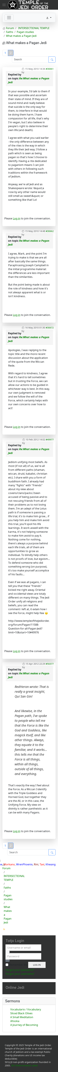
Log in (16, 218)
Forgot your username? (20, 974)
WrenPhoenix (24, 864)
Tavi (42, 864)
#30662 (50, 231)
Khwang (51, 864)
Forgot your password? (20, 970)
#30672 (50, 327)
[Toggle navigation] (9, 17)
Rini (36, 864)
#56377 (50, 663)
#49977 (50, 439)
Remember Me (19, 964)
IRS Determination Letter (24, 1065)
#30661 (50, 68)
